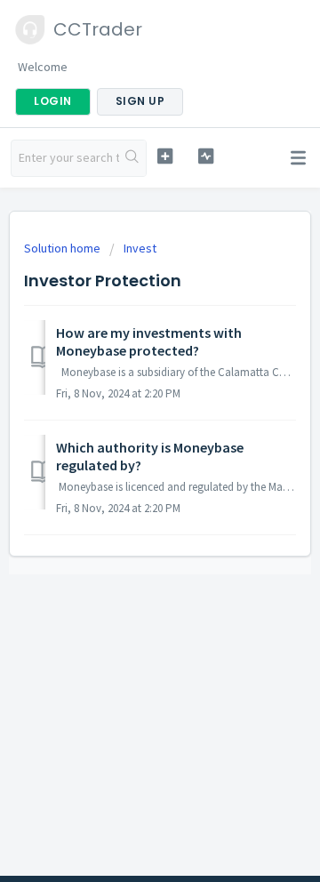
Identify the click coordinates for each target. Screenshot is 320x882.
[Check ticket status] (206, 156)
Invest (140, 248)
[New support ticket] (165, 156)
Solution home (63, 248)
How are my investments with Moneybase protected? (149, 341)
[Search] (132, 158)
